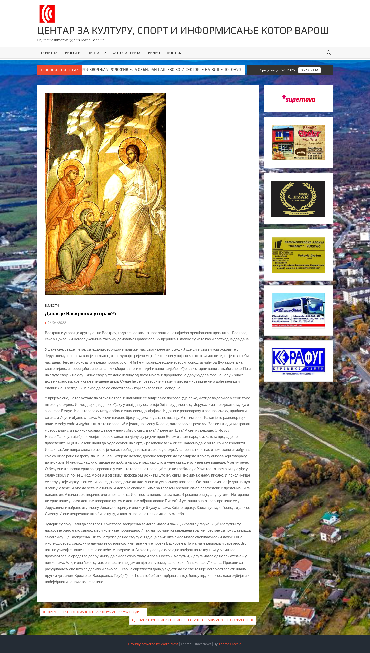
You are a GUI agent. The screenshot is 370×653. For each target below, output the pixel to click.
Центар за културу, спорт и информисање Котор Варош (183, 30)
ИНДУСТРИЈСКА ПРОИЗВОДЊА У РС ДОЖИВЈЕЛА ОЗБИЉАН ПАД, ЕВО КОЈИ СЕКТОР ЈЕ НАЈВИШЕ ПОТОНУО (111, 69)
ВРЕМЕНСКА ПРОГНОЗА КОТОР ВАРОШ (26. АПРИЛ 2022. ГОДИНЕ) (96, 612)
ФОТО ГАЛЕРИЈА (126, 53)
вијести (52, 305)
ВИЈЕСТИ (72, 53)
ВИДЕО (154, 53)
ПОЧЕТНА (49, 53)
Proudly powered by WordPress (153, 644)
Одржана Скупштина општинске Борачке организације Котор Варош (190, 620)
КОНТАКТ (175, 53)
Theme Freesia (229, 644)
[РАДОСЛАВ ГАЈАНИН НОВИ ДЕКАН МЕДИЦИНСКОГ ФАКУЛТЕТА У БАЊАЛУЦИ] (217, 69)
